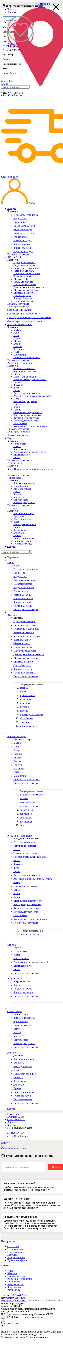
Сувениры (18, 516)
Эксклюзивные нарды (25, 226)
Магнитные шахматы (24, 284)
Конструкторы (21, 449)
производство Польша (33, 317)
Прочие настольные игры (26, 357)
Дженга (17, 343)
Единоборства (20, 486)
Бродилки (18, 349)
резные (21, 310)
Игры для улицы (22, 488)
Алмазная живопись (24, 368)
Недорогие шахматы (24, 265)
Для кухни (18, 532)
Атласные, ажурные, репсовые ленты (32, 396)
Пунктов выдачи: (13, 93)
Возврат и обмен (16, 1257)
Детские (24, 825)
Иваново (7, 5)
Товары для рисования (25, 376)
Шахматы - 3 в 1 (21, 279)
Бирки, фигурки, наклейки (27, 415)
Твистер (17, 346)
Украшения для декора (25, 401)
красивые (12, 310)
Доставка (12, 12)
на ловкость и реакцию (32, 794)
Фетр (16, 387)
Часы (16, 521)
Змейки (17, 446)
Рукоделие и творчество (19, 1279)
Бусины (17, 409)
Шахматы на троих (23, 292)
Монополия (19, 354)
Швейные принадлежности (27, 412)
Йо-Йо (16, 457)
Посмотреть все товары (25, 609)
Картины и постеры (23, 513)
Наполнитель (20, 423)
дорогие (17, 317)
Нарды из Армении (23, 233)
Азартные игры (15, 1284)
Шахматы (12, 1273)
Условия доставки (16, 1249)
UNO (16, 352)
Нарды (10, 1270)
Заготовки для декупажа (26, 418)
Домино (17, 338)
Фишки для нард (22, 248)
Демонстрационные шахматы (28, 287)
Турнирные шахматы (24, 262)
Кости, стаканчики (23, 244)
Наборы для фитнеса (24, 502)
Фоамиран (18, 385)
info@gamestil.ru (16, 1297)
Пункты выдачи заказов (13, 1300)
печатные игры (27, 802)
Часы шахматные (22, 276)
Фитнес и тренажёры (24, 483)
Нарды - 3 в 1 (20, 222)
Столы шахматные (23, 281)
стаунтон (18, 321)
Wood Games (26, 718)
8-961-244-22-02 (15, 1133)
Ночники (18, 527)
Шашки (17, 341)
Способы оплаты (16, 1119)
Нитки (16, 382)
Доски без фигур (22, 295)
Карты (10, 469)
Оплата (41, 6)
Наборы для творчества (25, 420)
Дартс (16, 491)
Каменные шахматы (23, 270)
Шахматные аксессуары (25, 290)
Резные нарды (20, 237)
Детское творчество (17, 435)
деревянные (21, 313)
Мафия (17, 330)
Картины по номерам (24, 371)
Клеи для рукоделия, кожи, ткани (30, 426)
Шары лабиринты (22, 454)
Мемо (16, 332)
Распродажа (13, 1290)
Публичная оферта (17, 1260)
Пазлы (16, 374)
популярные (26, 813)
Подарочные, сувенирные (27, 268)
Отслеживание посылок (13, 1148)
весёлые (24, 798)
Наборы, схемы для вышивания (29, 379)
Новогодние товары (23, 538)
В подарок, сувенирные (25, 215)
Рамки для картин (22, 519)
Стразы (17, 404)
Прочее (17, 535)
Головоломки (20, 443)
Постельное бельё (22, 543)
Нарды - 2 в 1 (20, 218)
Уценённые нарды (23, 251)
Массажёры (19, 497)
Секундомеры (20, 499)
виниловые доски (32, 321)
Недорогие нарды (22, 229)
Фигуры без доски (23, 298)
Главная (11, 1111)
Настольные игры (16, 1276)
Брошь (16, 407)
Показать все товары (18, 254)
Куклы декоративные (24, 524)
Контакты (12, 9)
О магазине (44, 3)
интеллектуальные (29, 806)
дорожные (32, 313)
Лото (16, 335)
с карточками (26, 810)
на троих (24, 707)
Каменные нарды (22, 240)
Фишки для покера (43, 469)
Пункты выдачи (15, 1116)
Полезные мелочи (22, 541)
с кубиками (25, 817)
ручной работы (27, 695)
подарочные (26, 821)
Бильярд (17, 494)
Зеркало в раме (21, 530)
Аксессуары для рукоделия (27, 393)
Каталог (5, 1142)
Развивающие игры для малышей (30, 452)
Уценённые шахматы (24, 301)
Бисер (16, 398)
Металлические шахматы (26, 273)
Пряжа (16, 390)
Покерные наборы (23, 469)
